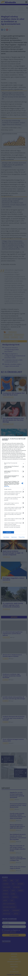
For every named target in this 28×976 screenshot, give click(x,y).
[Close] (25, 439)
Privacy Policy (22, 537)
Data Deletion (6, 537)
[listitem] (14, 463)
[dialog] (14, 488)
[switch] (23, 466)
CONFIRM (8, 532)
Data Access (14, 537)
